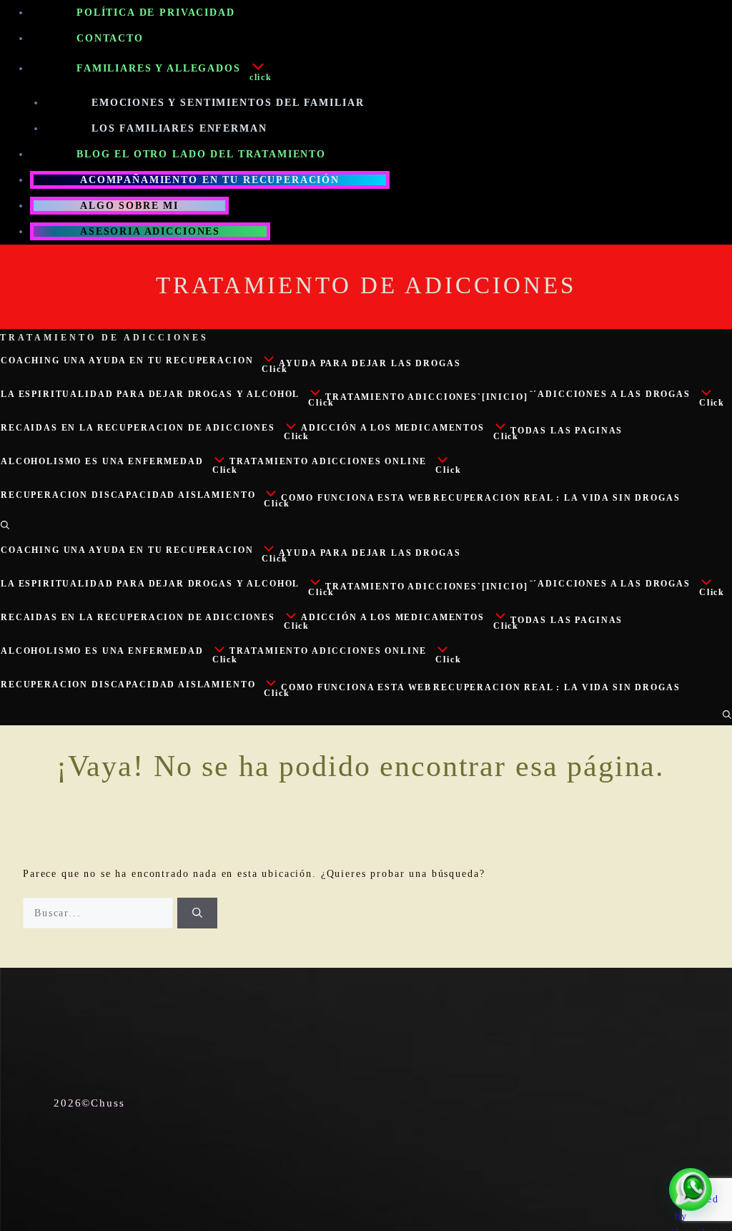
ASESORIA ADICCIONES (150, 231)
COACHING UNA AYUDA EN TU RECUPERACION (127, 360)
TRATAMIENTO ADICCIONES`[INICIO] (426, 397)
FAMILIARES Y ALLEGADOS (158, 68)
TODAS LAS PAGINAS (566, 431)
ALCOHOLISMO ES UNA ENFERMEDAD (102, 461)
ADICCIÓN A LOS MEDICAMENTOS (393, 428)
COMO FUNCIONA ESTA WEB (356, 498)
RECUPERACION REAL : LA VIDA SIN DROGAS (556, 498)
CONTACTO (110, 38)
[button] (278, 71)
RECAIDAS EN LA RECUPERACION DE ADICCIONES (138, 428)
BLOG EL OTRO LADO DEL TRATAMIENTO (201, 154)
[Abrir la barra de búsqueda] (5, 525)
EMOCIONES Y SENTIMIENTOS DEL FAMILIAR (228, 102)
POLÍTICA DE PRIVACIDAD (155, 12)
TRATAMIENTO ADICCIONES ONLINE (328, 461)
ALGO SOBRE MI (129, 205)
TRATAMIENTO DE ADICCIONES (366, 285)
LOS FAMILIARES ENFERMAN (179, 128)
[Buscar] (197, 913)
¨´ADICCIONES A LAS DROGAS (610, 394)
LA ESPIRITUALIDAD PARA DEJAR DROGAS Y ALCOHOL (150, 394)
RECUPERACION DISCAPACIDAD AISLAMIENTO (128, 495)
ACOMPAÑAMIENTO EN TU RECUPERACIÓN (210, 180)
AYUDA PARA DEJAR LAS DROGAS (369, 363)
